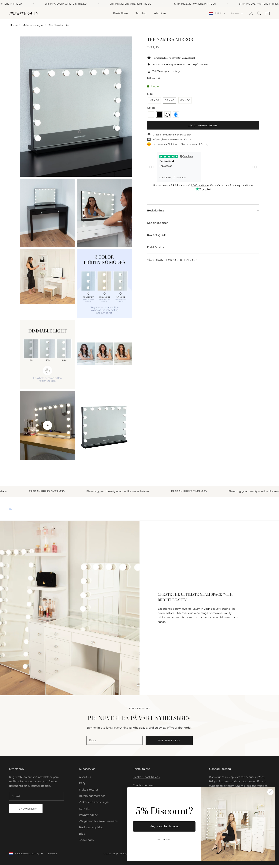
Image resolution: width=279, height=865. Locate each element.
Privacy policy (88, 815)
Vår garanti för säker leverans (98, 821)
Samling (141, 13)
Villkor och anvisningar (94, 802)
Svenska (235, 13)
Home (14, 25)
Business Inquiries (91, 827)
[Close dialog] (270, 792)
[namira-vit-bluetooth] (176, 114)
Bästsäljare (120, 13)
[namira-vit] (151, 114)
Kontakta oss (141, 769)
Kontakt (84, 808)
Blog (82, 833)
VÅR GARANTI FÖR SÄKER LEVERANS (172, 260)
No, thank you (164, 839)
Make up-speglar (33, 25)
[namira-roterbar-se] (167, 114)
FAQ (82, 783)
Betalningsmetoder (92, 796)
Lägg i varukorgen (203, 125)
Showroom (86, 840)
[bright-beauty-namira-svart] (159, 114)
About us (160, 13)
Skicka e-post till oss (146, 777)
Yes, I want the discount (164, 826)
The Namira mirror (60, 25)
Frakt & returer (88, 789)
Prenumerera (169, 740)
